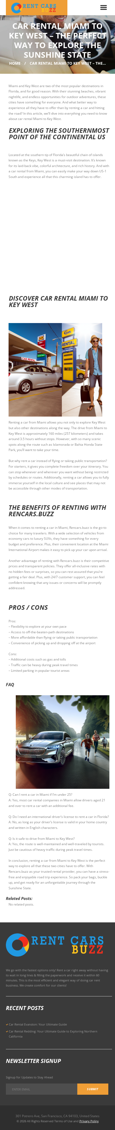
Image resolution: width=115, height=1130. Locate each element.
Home (15, 63)
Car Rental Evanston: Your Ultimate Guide (38, 1024)
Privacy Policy (89, 1121)
